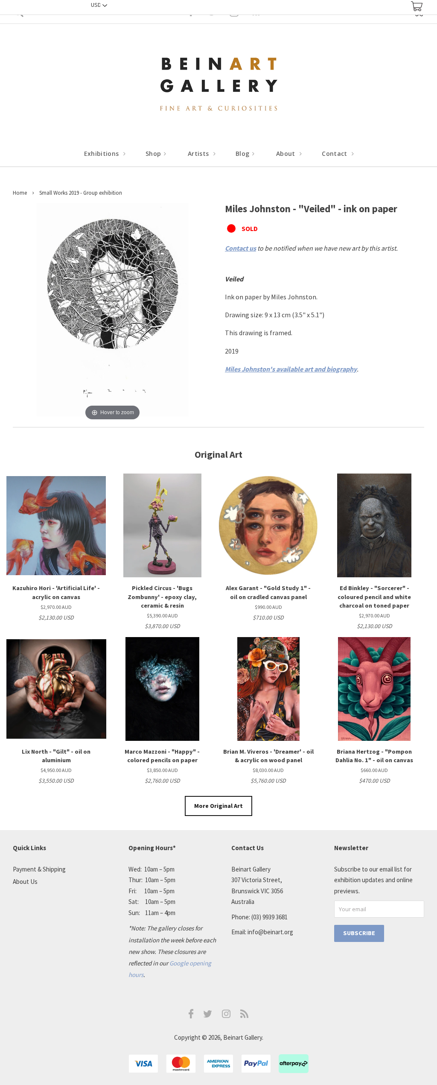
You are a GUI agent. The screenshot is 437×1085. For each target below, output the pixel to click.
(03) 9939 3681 (269, 917)
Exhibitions (102, 153)
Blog (243, 153)
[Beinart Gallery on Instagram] (226, 1016)
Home (20, 192)
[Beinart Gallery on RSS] (244, 1016)
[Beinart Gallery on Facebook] (191, 1016)
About (286, 153)
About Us (25, 881)
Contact (335, 153)
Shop (154, 153)
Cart (416, 6)
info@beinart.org (270, 932)
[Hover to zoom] (113, 311)
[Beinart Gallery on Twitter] (208, 1015)
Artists (199, 153)
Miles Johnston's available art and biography (291, 369)
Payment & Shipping (39, 869)
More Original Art (218, 806)
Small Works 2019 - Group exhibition (80, 192)
